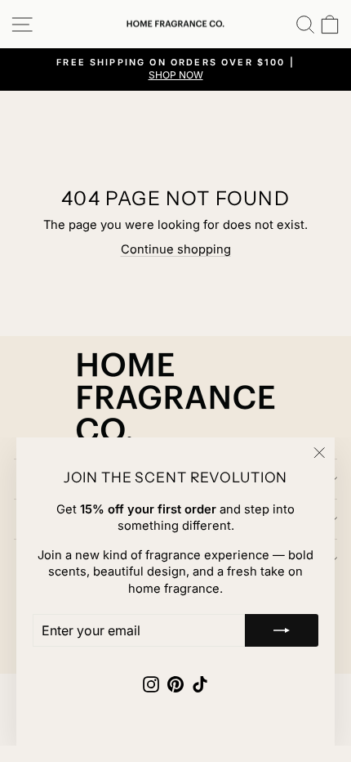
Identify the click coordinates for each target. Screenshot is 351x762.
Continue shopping (176, 249)
